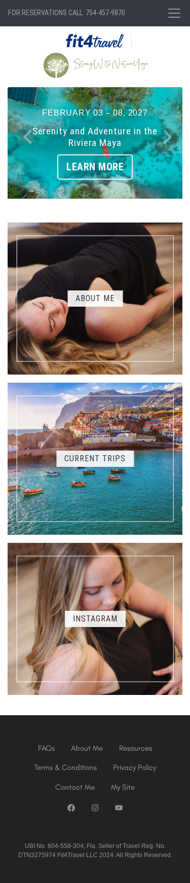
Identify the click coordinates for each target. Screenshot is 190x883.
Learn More (95, 167)
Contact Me (75, 787)
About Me (87, 748)
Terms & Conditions (65, 767)
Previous (28, 134)
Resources (135, 748)
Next (162, 134)
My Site (123, 787)
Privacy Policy (134, 767)
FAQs (46, 748)
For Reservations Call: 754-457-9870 (66, 13)
